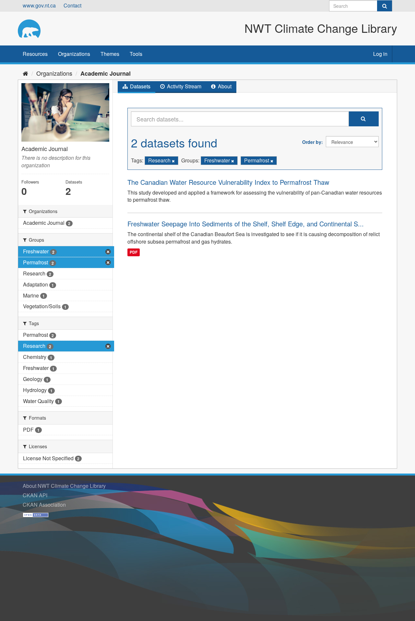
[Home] (25, 73)
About (224, 86)
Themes (110, 53)
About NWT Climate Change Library (64, 485)
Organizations (74, 53)
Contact (72, 5)
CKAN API (35, 495)
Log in (380, 53)
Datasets (139, 86)
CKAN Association (44, 504)
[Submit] (384, 5)
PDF (133, 252)
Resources (35, 53)
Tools (136, 53)
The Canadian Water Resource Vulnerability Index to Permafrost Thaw (228, 182)
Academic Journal (105, 73)
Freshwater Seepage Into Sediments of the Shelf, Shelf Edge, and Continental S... (245, 223)
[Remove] (173, 160)
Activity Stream (183, 86)
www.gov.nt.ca (39, 5)
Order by (311, 142)
